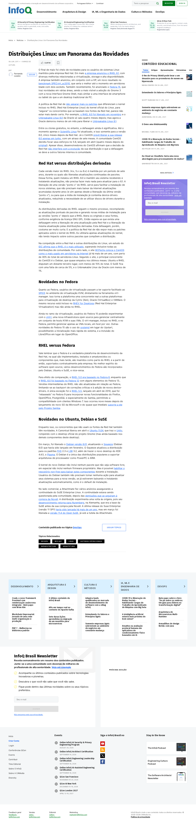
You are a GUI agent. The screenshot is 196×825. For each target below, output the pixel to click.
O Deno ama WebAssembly (154, 124)
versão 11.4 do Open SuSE (64, 512)
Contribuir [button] (100, 3)
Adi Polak (146, 149)
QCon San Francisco (69, 777)
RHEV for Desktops (83, 303)
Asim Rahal (147, 117)
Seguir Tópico (114, 527)
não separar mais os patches (81, 104)
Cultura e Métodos (141, 11)
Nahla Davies (148, 85)
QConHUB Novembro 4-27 (120, 714)
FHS (59, 451)
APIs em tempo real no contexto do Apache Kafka (61, 608)
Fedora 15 (115, 86)
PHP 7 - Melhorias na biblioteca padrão (22, 629)
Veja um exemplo (61, 667)
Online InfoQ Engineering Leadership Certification (77, 759)
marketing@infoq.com (78, 815)
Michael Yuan (148, 132)
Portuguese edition (84, 3)
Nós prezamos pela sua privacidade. (160, 219)
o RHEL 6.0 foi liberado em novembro (100, 114)
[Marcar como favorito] (58, 63)
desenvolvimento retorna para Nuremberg (61, 502)
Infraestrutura (48, 546)
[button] (164, 212)
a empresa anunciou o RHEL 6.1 (102, 73)
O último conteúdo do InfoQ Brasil (59, 599)
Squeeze (108, 444)
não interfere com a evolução (64, 148)
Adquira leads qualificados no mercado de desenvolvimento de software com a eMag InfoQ (97, 603)
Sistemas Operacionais (91, 541)
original (43, 145)
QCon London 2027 (69, 790)
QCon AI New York (68, 784)
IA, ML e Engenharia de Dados (108, 11)
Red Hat (58, 541)
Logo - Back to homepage (20, 10)
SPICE (42, 293)
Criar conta (14, 741)
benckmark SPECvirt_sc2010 (54, 83)
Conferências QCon (17, 750)
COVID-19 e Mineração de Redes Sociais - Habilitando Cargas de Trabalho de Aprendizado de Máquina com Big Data (161, 142)
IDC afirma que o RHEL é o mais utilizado (61, 246)
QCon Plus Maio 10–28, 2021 (121, 718)
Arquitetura (69, 546)
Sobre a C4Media (16, 773)
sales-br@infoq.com (34, 816)
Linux (71, 541)
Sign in (182, 3)
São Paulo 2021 (153, 714)
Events (12, 755)
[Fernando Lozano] (11, 74)
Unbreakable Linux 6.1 (104, 121)
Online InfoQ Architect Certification (76, 752)
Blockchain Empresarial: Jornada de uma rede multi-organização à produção (23, 617)
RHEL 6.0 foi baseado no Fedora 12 (60, 380)
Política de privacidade (140, 817)
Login (11, 745)
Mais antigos (166, 173)
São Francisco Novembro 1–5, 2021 (162, 718)
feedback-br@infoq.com (14, 816)
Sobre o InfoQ (15, 768)
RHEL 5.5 (77, 391)
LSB (70, 451)
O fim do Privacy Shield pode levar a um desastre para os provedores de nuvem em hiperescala (162, 78)
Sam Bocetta (148, 164)
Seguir (32, 75)
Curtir (47, 63)
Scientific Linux (68, 131)
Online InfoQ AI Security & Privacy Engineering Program (76, 743)
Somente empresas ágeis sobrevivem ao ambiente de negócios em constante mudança (161, 110)
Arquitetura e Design (57, 586)
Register (169, 3)
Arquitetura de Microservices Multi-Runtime (168, 614)
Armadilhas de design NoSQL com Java (169, 624)
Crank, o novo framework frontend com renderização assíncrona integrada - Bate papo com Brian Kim (24, 603)
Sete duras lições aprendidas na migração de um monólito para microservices (60, 620)
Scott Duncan (148, 100)
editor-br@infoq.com (54, 816)
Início (11, 40)
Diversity (12, 778)
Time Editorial (15, 764)
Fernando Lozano (18, 74)
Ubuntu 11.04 (96, 430)
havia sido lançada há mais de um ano (76, 509)
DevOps (160, 11)
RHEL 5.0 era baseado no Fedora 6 (91, 377)
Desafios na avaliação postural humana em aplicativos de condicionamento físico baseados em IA (133, 630)
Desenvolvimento (47, 11)
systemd (85, 327)
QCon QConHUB (129, 676)
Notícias (20, 40)
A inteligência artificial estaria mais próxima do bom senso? (133, 616)
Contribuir (13, 759)
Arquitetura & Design (74, 11)
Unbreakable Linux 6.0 (51, 117)
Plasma (51, 454)
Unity (119, 430)
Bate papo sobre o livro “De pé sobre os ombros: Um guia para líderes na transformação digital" (171, 601)
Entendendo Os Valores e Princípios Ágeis (161, 92)
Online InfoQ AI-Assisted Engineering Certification (77, 769)
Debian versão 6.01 (76, 444)
